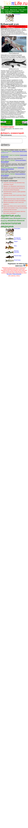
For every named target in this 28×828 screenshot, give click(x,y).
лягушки (5, 218)
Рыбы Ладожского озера (21, 272)
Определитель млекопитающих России (10, 267)
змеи (11, 218)
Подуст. (16, 241)
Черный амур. (17, 255)
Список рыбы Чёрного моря (19, 151)
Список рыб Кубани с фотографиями (12, 168)
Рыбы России (5, 9)
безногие (21, 221)
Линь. (15, 245)
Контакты (9, 274)
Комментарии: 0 (10, 27)
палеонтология (11, 223)
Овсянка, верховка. (16, 251)
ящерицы (4, 220)
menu (7, 7)
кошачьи (12, 220)
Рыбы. (7, 26)
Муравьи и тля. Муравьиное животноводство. (14, 186)
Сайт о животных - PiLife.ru (14, 275)
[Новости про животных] (24, 266)
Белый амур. (17, 260)
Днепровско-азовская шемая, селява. (19, 123)
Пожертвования (17, 274)
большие (17, 218)
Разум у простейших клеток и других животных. (14, 206)
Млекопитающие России (17, 7)
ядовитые (7, 215)
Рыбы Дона (8, 12)
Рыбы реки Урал (18, 271)
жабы (18, 215)
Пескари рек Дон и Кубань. (6, 123)
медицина (7, 226)
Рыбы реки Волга (10, 271)
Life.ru (21, 3)
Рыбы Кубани (12, 272)
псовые (24, 218)
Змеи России (13, 9)
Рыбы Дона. (17, 14)
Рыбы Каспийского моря (12, 11)
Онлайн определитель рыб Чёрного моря (12, 268)
